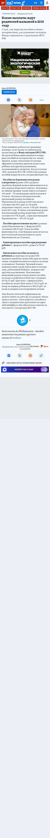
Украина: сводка (38, 8)
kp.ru (46, 346)
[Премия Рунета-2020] (23, 3)
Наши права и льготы (9, 13)
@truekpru (15, 337)
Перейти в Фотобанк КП (32, 142)
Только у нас (16, 8)
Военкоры (26, 8)
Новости (5, 8)
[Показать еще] (41, 100)
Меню (3, 3)
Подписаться (9, 92)
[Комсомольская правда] (14, 3)
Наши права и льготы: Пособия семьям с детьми (24, 363)
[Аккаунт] (47, 3)
